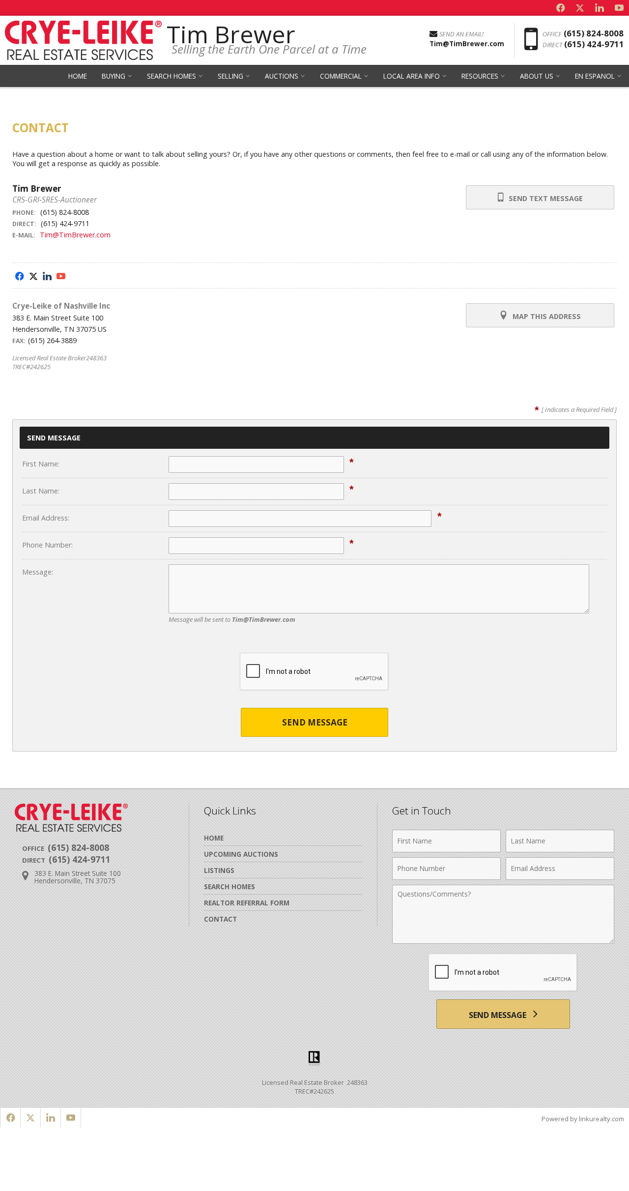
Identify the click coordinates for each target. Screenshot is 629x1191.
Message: (37, 572)
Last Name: (40, 490)
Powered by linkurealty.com (583, 1118)
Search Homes (229, 886)
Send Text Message (545, 198)
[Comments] (503, 940)
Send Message (314, 722)
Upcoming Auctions (241, 854)
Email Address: (45, 518)
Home (77, 76)
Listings (219, 870)
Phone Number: (47, 545)
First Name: (40, 463)
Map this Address (546, 316)
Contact (220, 919)
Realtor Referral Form (246, 902)
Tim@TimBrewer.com (75, 234)
